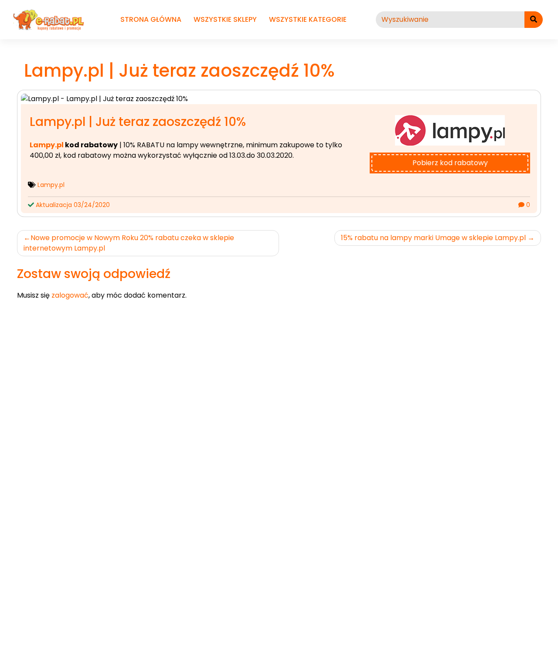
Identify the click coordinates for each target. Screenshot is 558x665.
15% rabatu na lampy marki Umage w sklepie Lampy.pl (433, 238)
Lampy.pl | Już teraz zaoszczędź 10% (138, 121)
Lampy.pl (47, 145)
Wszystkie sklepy (225, 19)
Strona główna (150, 19)
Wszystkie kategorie (308, 19)
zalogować (69, 295)
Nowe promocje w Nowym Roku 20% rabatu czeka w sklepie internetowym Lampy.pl (129, 243)
